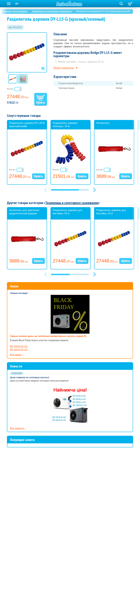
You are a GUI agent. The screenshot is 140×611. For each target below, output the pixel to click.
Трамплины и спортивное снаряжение (52, 11)
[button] (94, 190)
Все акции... (16, 354)
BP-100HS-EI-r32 (18, 346)
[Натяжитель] (114, 165)
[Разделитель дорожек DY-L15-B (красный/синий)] (27, 165)
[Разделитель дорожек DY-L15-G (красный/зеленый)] (26, 52)
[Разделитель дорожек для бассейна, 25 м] (70, 255)
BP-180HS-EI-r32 (18, 349)
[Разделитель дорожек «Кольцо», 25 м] (70, 165)
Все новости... (18, 428)
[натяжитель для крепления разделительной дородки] (27, 255)
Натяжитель (103, 123)
